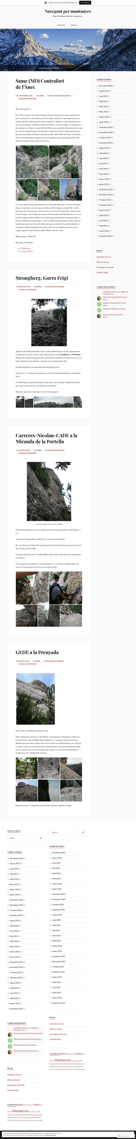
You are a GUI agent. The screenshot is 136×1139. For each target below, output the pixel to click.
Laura (76, 357)
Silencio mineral (103, 262)
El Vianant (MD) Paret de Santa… (31, 1033)
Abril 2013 (103, 226)
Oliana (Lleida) (36, 1111)
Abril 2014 (103, 169)
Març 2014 (103, 174)
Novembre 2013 (105, 195)
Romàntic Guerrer (104, 257)
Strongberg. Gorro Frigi (42, 278)
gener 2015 (103, 122)
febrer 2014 (104, 179)
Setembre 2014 (105, 143)
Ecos (41, 1105)
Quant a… (74, 25)
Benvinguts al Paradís (105, 267)
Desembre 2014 (105, 127)
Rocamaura (28, 1117)
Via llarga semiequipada (60, 96)
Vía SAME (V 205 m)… (110, 292)
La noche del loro (26, 251)
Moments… (62, 25)
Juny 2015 (103, 96)
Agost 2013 (104, 210)
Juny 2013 (103, 220)
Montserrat (20, 1111)
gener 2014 (103, 184)
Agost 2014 (104, 148)
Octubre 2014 (104, 137)
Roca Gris (22, 1117)
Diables (36, 1104)
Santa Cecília (34, 1117)
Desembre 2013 (105, 189)
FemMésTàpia (102, 272)
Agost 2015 (104, 91)
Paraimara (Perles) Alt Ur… (29, 1051)
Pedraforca (10, 1115)
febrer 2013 (104, 231)
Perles (15, 1115)
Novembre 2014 (105, 132)
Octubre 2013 (104, 200)
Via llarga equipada (55, 287)
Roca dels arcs (15, 1117)
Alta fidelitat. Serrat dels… (117, 309)
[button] (32, 162)
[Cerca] (40, 838)
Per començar (85, 2)
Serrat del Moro (15, 1120)
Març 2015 (103, 112)
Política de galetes (51, 1135)
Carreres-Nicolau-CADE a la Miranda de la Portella (46, 438)
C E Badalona (25, 248)
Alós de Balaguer (28, 1105)
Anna (42, 96)
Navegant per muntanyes (68, 11)
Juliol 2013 (103, 215)
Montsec (9, 1111)
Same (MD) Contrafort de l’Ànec (40, 84)
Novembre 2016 (105, 86)
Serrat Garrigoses (35, 1120)
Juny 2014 (103, 158)
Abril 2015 (103, 106)
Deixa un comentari (27, 99)
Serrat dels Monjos (25, 1120)
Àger (41, 1120)
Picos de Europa (21, 1115)
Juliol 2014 (103, 153)
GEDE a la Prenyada (37, 652)
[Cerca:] (25, 838)
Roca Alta (34, 1115)
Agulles (20, 1104)
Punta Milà (29, 1115)
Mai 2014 (103, 163)
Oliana (30, 1111)
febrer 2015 (104, 117)
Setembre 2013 (105, 205)
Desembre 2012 (105, 236)
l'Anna (105, 297)
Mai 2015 (103, 101)
